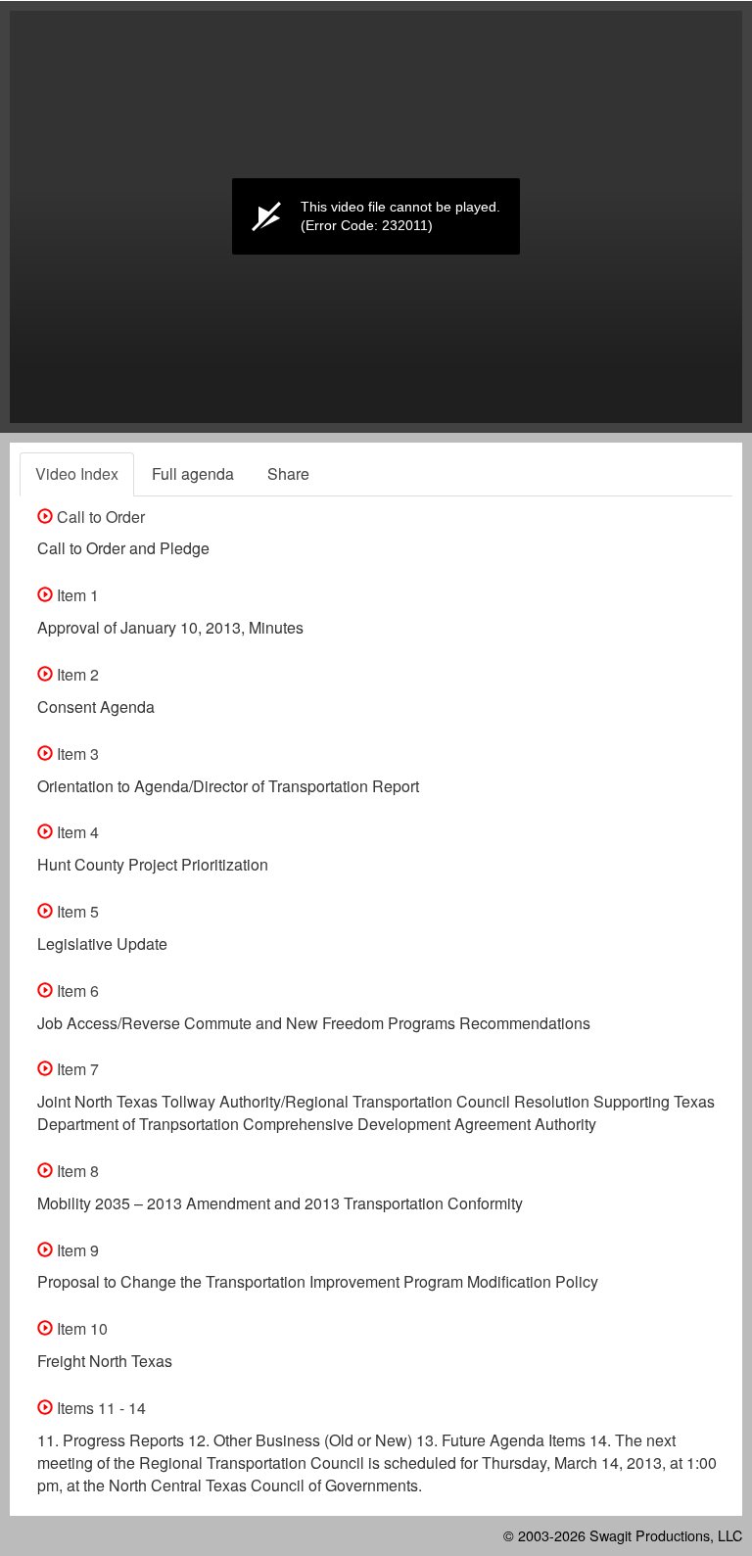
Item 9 (76, 1250)
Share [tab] (288, 473)
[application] (376, 217)
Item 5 (76, 911)
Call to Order (99, 516)
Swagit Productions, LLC (665, 1535)
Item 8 (76, 1170)
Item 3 (76, 753)
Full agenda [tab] (193, 473)
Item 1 (76, 595)
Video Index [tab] (76, 473)
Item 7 (76, 1069)
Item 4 (76, 832)
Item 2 (76, 674)
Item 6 (76, 990)
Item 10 (80, 1328)
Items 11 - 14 (99, 1407)
